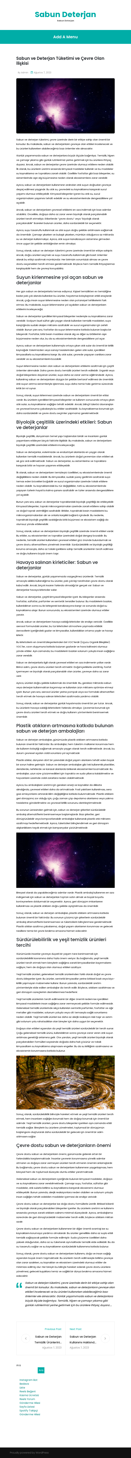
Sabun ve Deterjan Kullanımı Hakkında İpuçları (83, 1340)
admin (24, 72)
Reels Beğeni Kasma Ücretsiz (29, 1393)
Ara (18, 1365)
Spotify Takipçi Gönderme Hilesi (29, 1412)
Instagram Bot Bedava (28, 1382)
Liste (22, 1387)
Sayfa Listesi (27, 1407)
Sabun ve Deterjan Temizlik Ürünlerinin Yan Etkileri (48, 1340)
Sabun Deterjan (65, 14)
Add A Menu (65, 37)
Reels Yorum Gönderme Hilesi (29, 1401)
